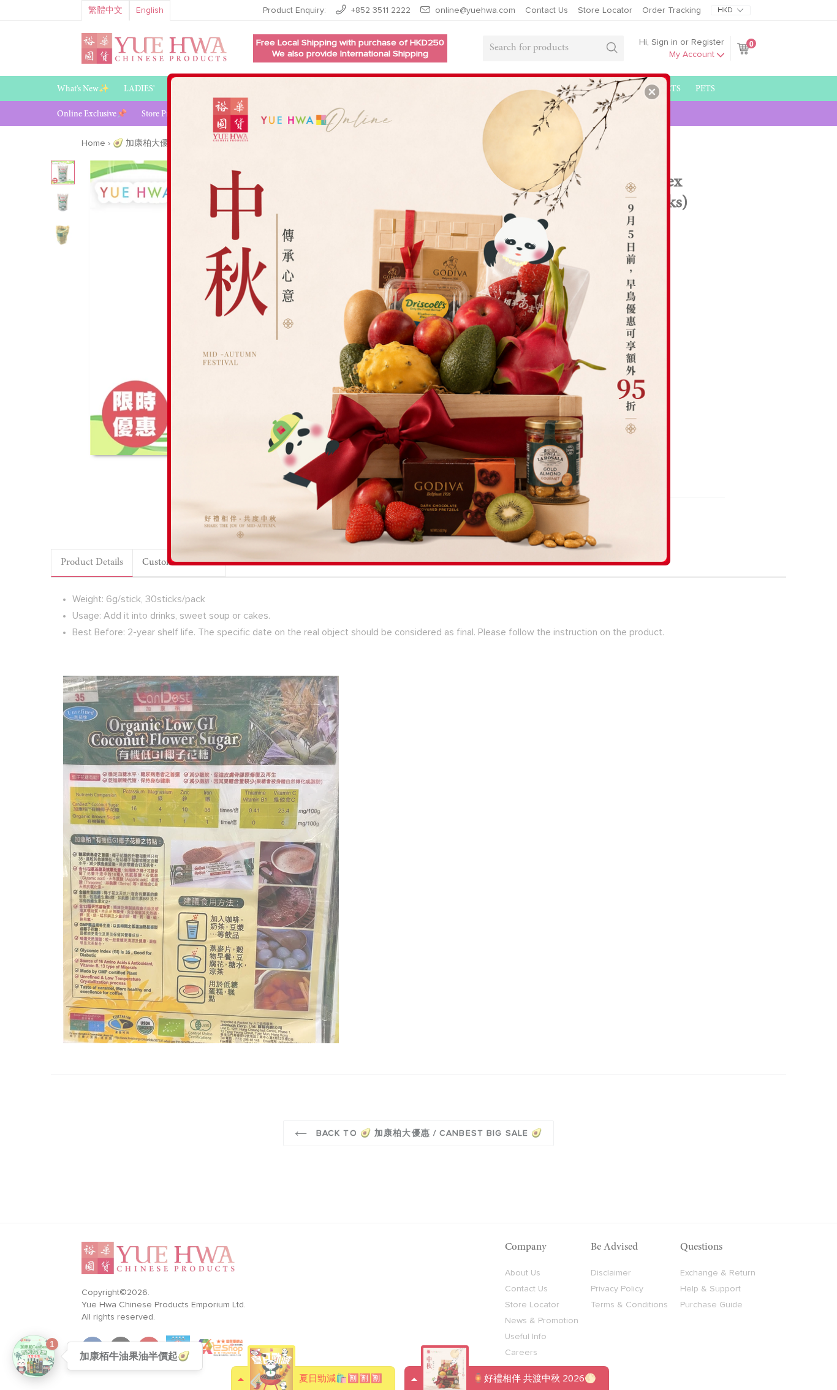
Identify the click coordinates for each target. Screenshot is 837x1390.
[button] (652, 92)
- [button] (420, 315)
